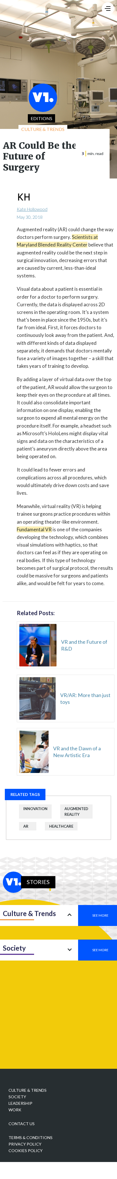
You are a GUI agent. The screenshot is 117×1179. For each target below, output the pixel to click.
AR (25, 826)
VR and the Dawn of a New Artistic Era (77, 751)
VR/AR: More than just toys (85, 698)
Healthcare (61, 826)
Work (15, 1109)
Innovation (35, 808)
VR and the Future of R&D (84, 645)
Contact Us (22, 1123)
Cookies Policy (26, 1150)
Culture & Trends (28, 1090)
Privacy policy (25, 1144)
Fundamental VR (34, 529)
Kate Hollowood (32, 209)
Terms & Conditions (31, 1137)
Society (17, 1096)
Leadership (20, 1103)
